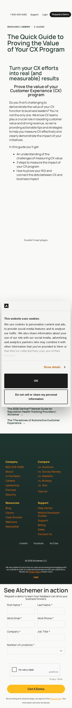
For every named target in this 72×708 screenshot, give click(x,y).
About (9, 471)
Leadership (12, 485)
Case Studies (14, 517)
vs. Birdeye (45, 480)
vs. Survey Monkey (49, 471)
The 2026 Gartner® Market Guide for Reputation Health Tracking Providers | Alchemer (31, 411)
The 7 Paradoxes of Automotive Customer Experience (33, 421)
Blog (8, 508)
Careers (10, 480)
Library (10, 512)
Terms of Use (55, 698)
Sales (41, 529)
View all (42, 491)
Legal (36, 577)
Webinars (11, 522)
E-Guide (39, 27)
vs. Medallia (45, 476)
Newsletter (12, 526)
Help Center (45, 508)
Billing (42, 525)
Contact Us (45, 534)
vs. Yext (42, 485)
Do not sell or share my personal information (36, 396)
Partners (11, 490)
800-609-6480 (15, 467)
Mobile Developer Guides (49, 514)
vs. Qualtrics (46, 467)
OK (36, 380)
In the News (13, 476)
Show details (52, 367)
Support (43, 520)
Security (11, 494)
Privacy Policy (35, 571)
